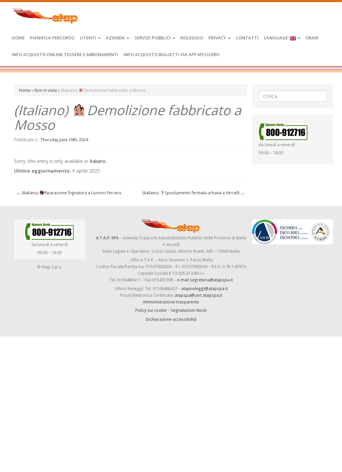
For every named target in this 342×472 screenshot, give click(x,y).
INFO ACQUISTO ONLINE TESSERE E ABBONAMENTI (65, 54)
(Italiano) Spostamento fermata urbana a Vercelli (193, 192)
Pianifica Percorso (52, 38)
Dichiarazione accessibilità (171, 319)
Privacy (217, 38)
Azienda (116, 38)
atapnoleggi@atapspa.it (204, 288)
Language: (277, 38)
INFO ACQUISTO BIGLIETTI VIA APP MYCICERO (171, 54)
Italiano (98, 161)
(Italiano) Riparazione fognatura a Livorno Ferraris (69, 192)
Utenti (88, 38)
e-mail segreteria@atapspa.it (205, 279)
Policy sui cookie (151, 310)
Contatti (247, 38)
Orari (312, 38)
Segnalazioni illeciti (189, 310)
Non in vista (45, 90)
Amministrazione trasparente (171, 301)
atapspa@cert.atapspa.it (198, 295)
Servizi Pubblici (153, 38)
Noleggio (191, 38)
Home (18, 38)
